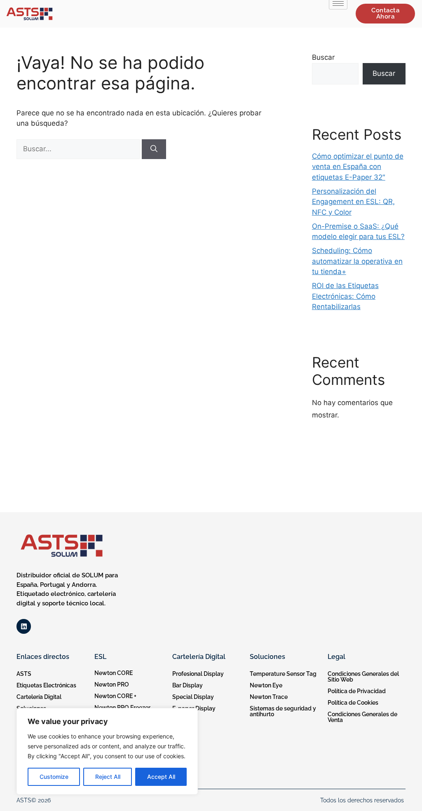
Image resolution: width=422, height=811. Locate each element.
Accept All (161, 776)
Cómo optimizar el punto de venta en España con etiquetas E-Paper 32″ (357, 166)
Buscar (323, 57)
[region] (107, 751)
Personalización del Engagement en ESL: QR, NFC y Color (353, 201)
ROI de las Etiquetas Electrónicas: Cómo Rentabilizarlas (345, 296)
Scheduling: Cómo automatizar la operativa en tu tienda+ (357, 261)
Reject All (107, 776)
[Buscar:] (79, 149)
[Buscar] (154, 149)
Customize (54, 776)
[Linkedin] (23, 626)
